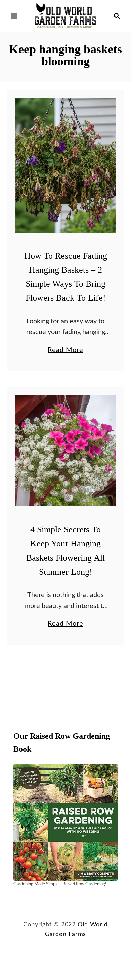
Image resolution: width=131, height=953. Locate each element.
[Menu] (14, 16)
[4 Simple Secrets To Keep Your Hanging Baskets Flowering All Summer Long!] (65, 450)
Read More (65, 351)
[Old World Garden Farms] (65, 15)
